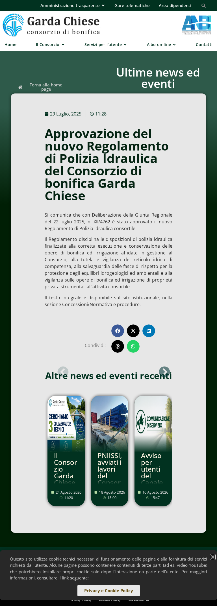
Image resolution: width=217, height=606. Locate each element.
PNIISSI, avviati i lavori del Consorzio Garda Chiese (109, 479)
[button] (117, 330)
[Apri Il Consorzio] (63, 44)
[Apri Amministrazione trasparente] (103, 5)
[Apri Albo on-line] (174, 44)
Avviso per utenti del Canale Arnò (152, 472)
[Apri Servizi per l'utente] (125, 44)
